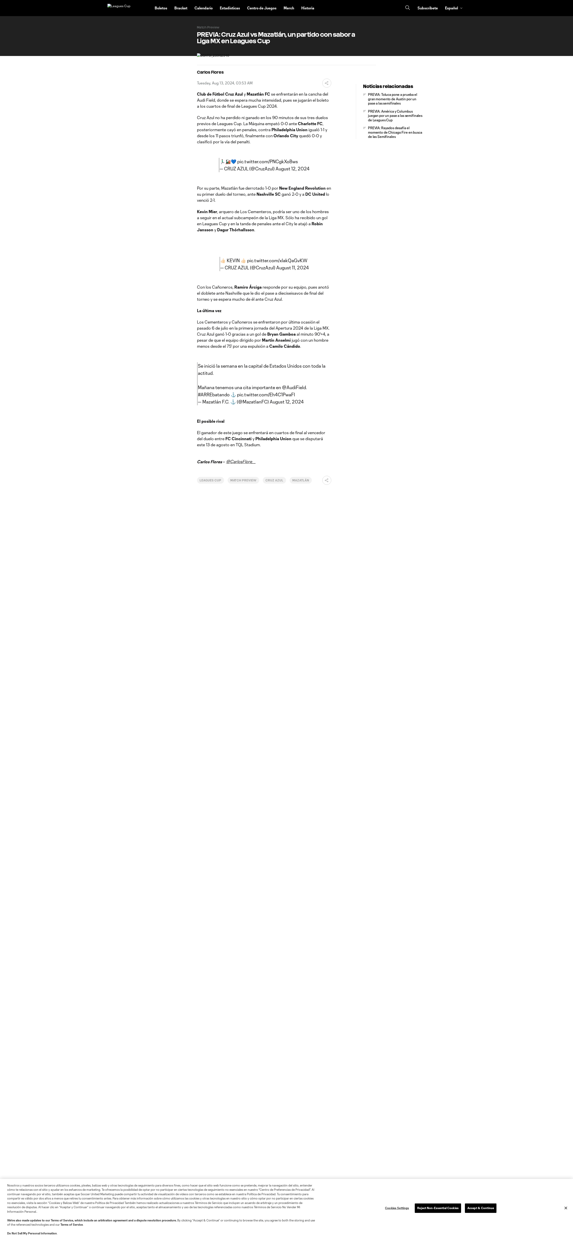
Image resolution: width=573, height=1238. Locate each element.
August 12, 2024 (293, 168)
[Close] (566, 1208)
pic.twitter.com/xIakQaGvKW (277, 260)
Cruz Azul (274, 480)
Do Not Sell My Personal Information (32, 1233)
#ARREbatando (214, 394)
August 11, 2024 (292, 267)
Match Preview (243, 480)
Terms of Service (62, 1220)
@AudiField (294, 387)
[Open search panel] (407, 8)
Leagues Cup (210, 480)
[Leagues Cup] (128, 8)
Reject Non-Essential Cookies (438, 1208)
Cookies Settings (397, 1208)
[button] (323, 8)
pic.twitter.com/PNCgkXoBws (267, 161)
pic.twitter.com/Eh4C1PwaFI (266, 394)
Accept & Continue (480, 1208)
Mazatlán (300, 480)
